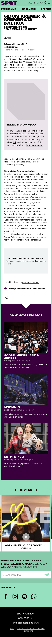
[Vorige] (16, 490)
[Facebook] (6, 596)
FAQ (12, 628)
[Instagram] (15, 596)
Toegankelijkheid (27, 631)
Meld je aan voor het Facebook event (27, 288)
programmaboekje (30, 282)
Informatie (29, 9)
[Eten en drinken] (41, 4)
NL (5, 38)
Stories (46, 9)
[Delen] (6, 297)
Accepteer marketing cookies (18, 261)
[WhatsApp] (33, 596)
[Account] (45, 4)
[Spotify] (24, 596)
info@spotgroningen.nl (26, 622)
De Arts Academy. (34, 145)
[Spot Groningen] (9, 3)
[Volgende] (36, 490)
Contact (29, 3)
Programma (8, 9)
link (14, 142)
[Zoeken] (49, 4)
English (36, 3)
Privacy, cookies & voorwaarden (31, 628)
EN (9, 38)
